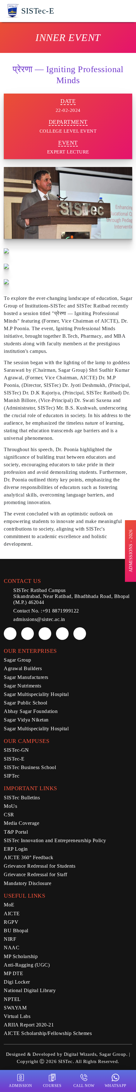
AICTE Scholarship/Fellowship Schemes (48, 1033)
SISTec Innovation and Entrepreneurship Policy (55, 840)
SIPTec (11, 776)
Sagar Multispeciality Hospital (36, 694)
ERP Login (16, 849)
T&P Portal (16, 832)
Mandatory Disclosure (27, 883)
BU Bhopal (16, 930)
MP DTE (13, 973)
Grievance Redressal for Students (39, 866)
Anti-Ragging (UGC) (27, 965)
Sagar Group (17, 660)
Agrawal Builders (23, 668)
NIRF (10, 939)
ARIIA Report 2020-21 (29, 1024)
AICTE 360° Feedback (28, 857)
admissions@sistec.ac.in (39, 619)
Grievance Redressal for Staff (35, 874)
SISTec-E (14, 759)
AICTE (12, 913)
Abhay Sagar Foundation (31, 711)
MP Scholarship (21, 956)
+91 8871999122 (60, 610)
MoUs (10, 806)
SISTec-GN (16, 750)
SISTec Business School (30, 767)
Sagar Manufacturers (26, 677)
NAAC (11, 947)
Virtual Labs (17, 1016)
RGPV (11, 922)
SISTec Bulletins (22, 797)
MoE (9, 904)
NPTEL (12, 999)
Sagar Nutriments (22, 685)
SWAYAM (15, 1007)
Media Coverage (21, 823)
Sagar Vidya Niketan (26, 719)
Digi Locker (17, 982)
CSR (9, 814)
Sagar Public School (25, 702)
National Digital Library (30, 990)
